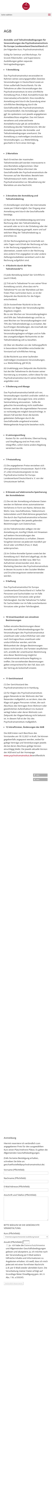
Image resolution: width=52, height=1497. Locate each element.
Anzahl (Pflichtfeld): (13, 1242)
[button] (40, 775)
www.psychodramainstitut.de (18, 755)
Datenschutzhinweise (34, 1245)
